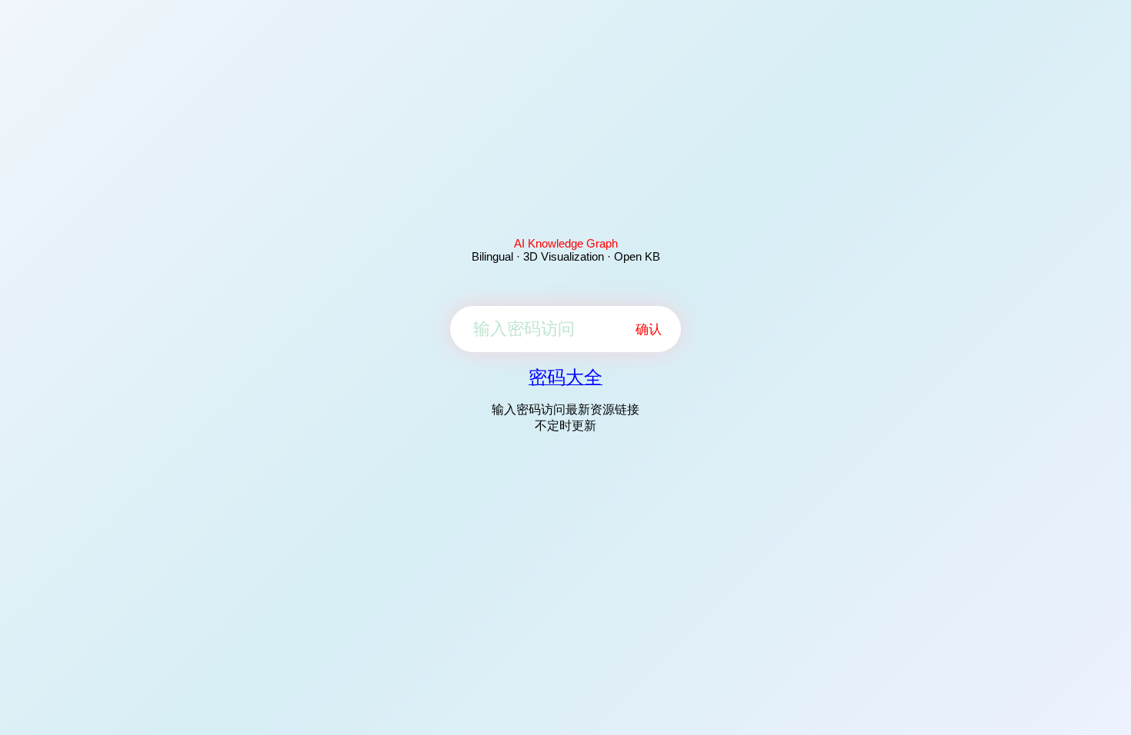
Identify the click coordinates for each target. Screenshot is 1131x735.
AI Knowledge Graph (566, 243)
